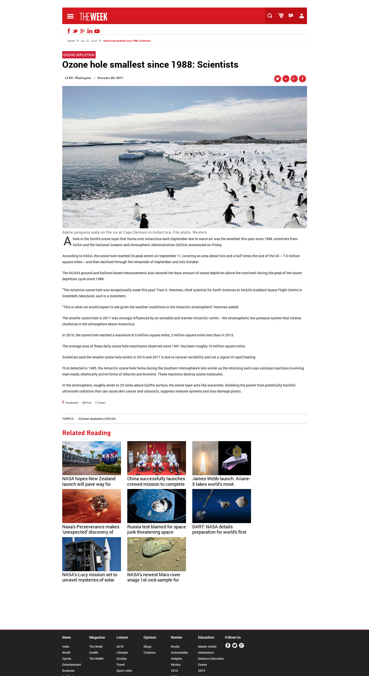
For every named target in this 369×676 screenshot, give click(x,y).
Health (93, 652)
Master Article (207, 646)
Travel (120, 664)
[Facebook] (68, 31)
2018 (120, 646)
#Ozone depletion (90, 419)
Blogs (147, 646)
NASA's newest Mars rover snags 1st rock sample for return (153, 579)
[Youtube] (97, 31)
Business (68, 670)
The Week (95, 646)
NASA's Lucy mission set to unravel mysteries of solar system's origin (89, 579)
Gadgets (176, 658)
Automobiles (179, 652)
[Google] (82, 31)
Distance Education (211, 658)
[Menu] (70, 20)
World (66, 652)
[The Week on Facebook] (302, 80)
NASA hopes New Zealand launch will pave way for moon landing (88, 483)
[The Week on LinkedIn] (286, 80)
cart (282, 16)
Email (102, 402)
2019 (201, 670)
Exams (202, 664)
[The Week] (93, 20)
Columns (150, 652)
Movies (175, 664)
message (292, 16)
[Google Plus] (241, 647)
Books (175, 646)
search (271, 16)
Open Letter (124, 670)
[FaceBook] (228, 647)
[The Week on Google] (294, 80)
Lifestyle (122, 652)
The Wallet (96, 658)
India (65, 646)
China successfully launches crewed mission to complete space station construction (156, 483)
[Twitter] (75, 31)
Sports (66, 658)
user (303, 16)
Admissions (206, 652)
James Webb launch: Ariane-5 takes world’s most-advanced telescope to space (221, 486)
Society (121, 658)
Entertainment (71, 664)
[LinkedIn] (90, 31)
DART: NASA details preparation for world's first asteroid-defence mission (219, 532)
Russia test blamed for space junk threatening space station (156, 532)
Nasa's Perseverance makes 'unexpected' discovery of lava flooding (90, 532)
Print (88, 402)
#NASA (110, 419)
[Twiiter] (235, 647)
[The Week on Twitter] (277, 80)
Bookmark (72, 402)
